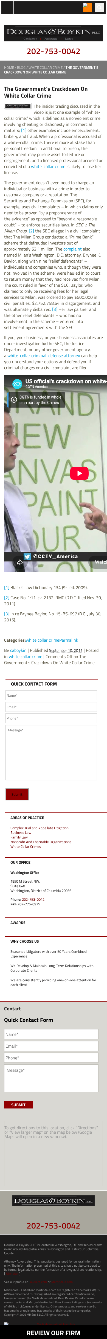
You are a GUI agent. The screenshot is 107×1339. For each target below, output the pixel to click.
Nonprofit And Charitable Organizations (40, 842)
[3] (54, 309)
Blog (21, 67)
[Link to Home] (53, 32)
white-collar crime (48, 166)
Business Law (20, 832)
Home (9, 67)
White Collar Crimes (25, 846)
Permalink (68, 640)
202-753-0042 (53, 51)
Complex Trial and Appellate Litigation (39, 828)
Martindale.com (62, 1281)
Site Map (12, 1273)
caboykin (18, 650)
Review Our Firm (54, 1333)
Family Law (19, 837)
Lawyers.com (38, 1281)
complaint (72, 249)
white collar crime (46, 67)
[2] (31, 231)
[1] (23, 130)
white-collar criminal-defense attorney (43, 355)
